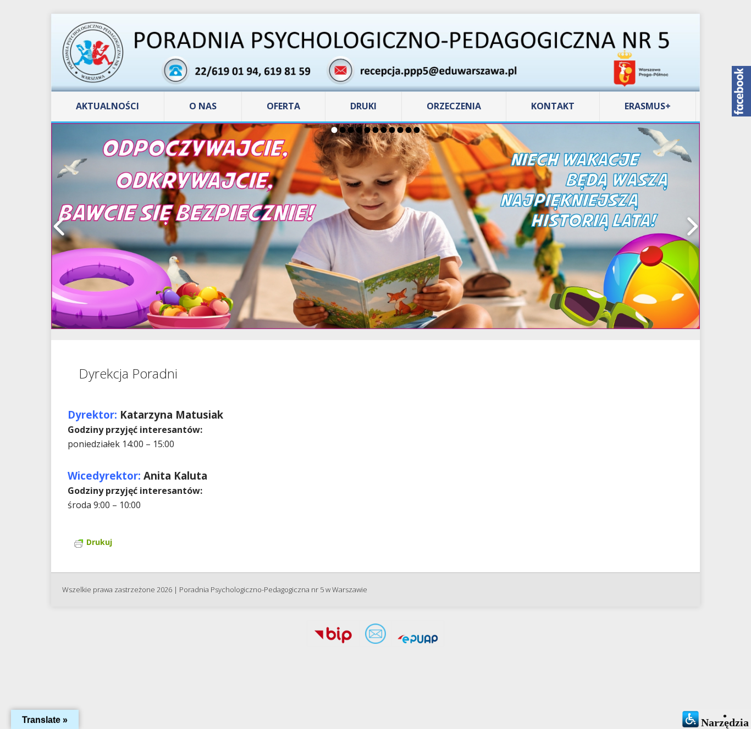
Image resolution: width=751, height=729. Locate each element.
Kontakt (553, 106)
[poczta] (375, 636)
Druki (363, 106)
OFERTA (283, 106)
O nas (203, 106)
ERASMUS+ (648, 106)
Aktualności (107, 106)
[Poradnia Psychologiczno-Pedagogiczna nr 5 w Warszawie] (375, 53)
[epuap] (417, 636)
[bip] (333, 636)
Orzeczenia (454, 106)
